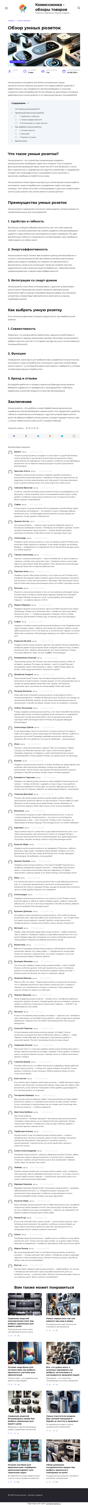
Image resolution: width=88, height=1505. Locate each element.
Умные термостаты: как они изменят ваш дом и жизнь (60, 1319)
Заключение (21, 141)
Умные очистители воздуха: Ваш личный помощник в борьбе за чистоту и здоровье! (62, 1418)
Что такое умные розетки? (27, 109)
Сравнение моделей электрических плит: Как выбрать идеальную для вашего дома (21, 1322)
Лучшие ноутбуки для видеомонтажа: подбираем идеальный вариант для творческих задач (22, 1469)
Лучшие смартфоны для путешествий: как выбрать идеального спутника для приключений (22, 1371)
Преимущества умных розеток (29, 113)
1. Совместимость (27, 130)
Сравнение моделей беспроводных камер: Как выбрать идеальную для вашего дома (21, 1420)
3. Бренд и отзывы (28, 137)
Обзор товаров (17, 62)
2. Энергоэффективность (31, 120)
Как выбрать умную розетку (28, 127)
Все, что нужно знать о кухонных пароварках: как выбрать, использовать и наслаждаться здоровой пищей (62, 1371)
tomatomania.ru (53, 1503)
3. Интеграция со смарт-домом (33, 123)
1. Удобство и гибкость (29, 116)
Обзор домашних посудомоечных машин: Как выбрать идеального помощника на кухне (60, 1469)
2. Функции (24, 134)
